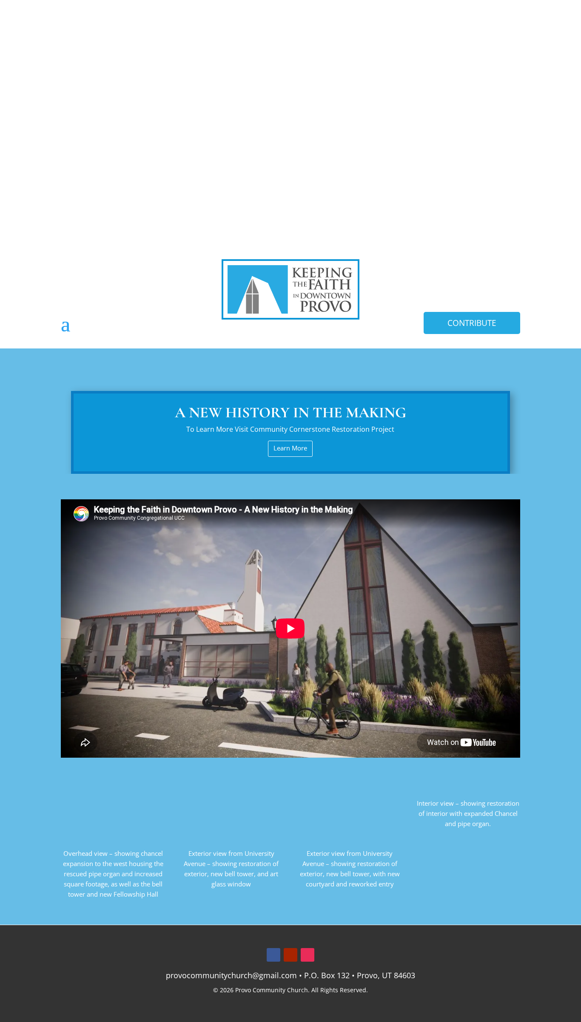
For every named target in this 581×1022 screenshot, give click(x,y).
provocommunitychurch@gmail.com (231, 975)
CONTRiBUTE (471, 322)
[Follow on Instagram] (307, 955)
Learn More (290, 448)
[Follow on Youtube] (290, 955)
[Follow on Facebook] (273, 955)
